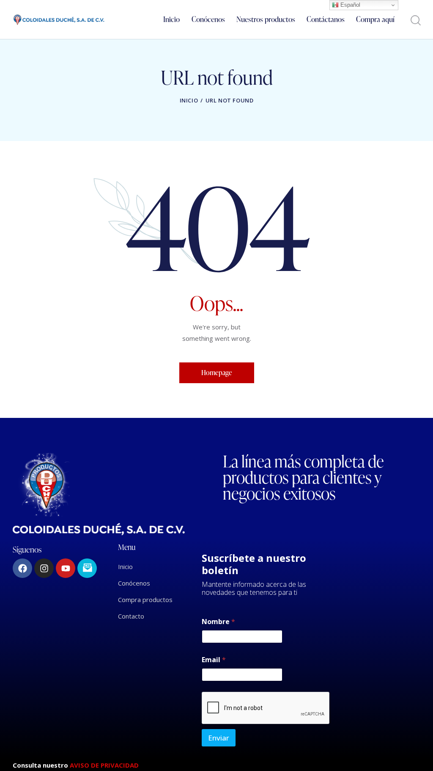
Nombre (218, 622)
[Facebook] (22, 568)
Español (349, 5)
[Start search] (415, 20)
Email (214, 660)
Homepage (216, 372)
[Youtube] (65, 568)
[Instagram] (44, 568)
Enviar (218, 738)
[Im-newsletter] (87, 568)
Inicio (189, 100)
